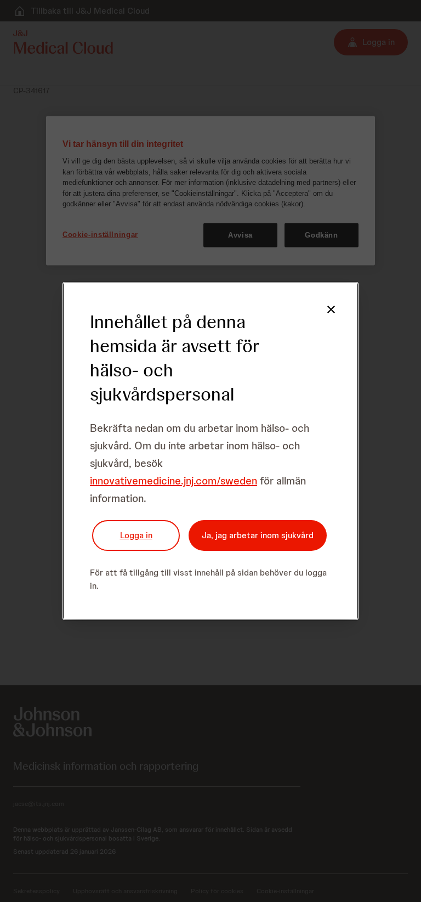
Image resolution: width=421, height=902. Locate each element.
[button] (331, 309)
